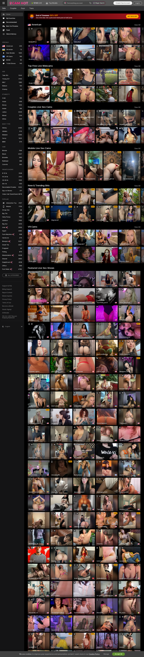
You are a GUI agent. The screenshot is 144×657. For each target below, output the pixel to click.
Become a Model (7, 306)
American (36, 24)
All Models (5, 313)
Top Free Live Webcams (40, 65)
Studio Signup (6, 309)
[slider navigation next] (138, 44)
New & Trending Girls (39, 185)
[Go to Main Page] (18, 3)
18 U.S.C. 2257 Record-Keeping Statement (9, 317)
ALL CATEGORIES (13, 275)
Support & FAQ (7, 286)
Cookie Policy (94, 654)
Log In (137, 3)
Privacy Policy (6, 299)
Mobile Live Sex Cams (39, 148)
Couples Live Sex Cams (40, 107)
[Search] (90, 3)
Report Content (7, 292)
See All (137, 25)
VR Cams (32, 226)
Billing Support (7, 289)
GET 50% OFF (132, 16)
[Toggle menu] (3, 3)
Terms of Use (6, 302)
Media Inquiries (7, 296)
